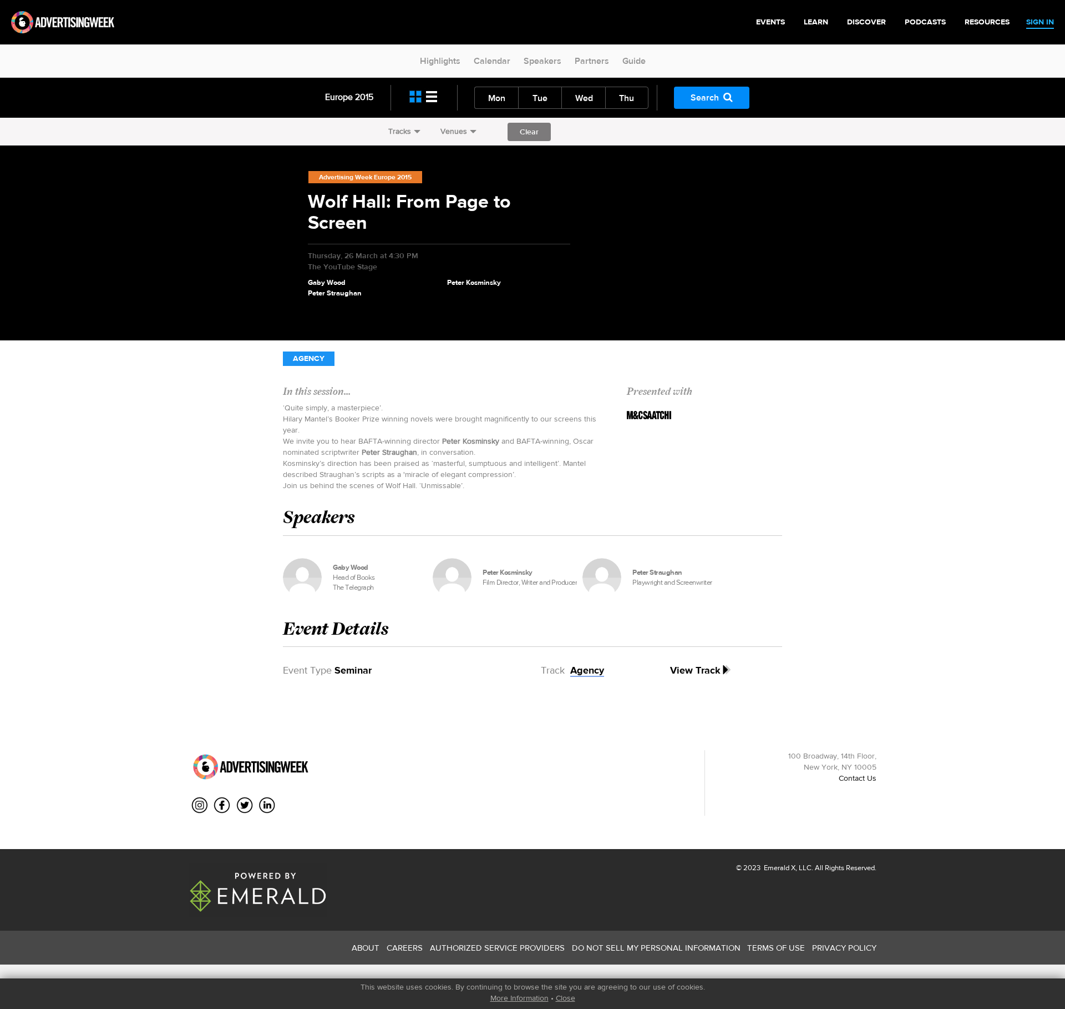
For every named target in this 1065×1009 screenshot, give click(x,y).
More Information (519, 997)
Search (705, 97)
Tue (539, 98)
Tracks (399, 131)
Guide (634, 61)
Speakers (542, 61)
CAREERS (405, 947)
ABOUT (365, 947)
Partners (592, 61)
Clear (529, 131)
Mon (496, 98)
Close (565, 997)
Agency (308, 358)
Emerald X (778, 868)
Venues (453, 131)
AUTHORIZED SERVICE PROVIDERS (497, 947)
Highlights (440, 61)
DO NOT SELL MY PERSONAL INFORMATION (656, 947)
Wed (584, 98)
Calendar (492, 61)
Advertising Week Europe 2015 (365, 177)
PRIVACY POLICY (844, 947)
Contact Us (857, 778)
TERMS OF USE (776, 947)
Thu (626, 98)
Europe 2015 (349, 97)
